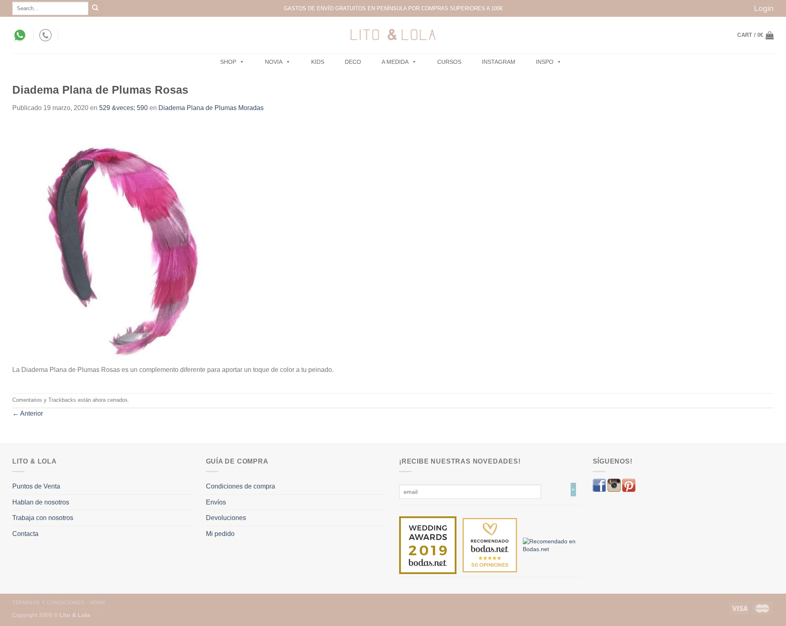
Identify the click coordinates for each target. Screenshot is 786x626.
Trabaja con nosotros (42, 517)
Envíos (216, 502)
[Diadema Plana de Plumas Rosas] (120, 243)
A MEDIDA (395, 62)
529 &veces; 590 (123, 107)
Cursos (449, 62)
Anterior (27, 413)
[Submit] (95, 8)
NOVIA (273, 62)
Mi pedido (220, 533)
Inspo (544, 62)
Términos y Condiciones (48, 603)
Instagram (498, 62)
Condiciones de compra (240, 486)
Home (97, 603)
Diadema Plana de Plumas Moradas (211, 107)
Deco (353, 62)
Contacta (25, 533)
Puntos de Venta (36, 486)
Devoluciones (226, 517)
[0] (427, 544)
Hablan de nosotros (40, 502)
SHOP (228, 62)
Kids (317, 62)
